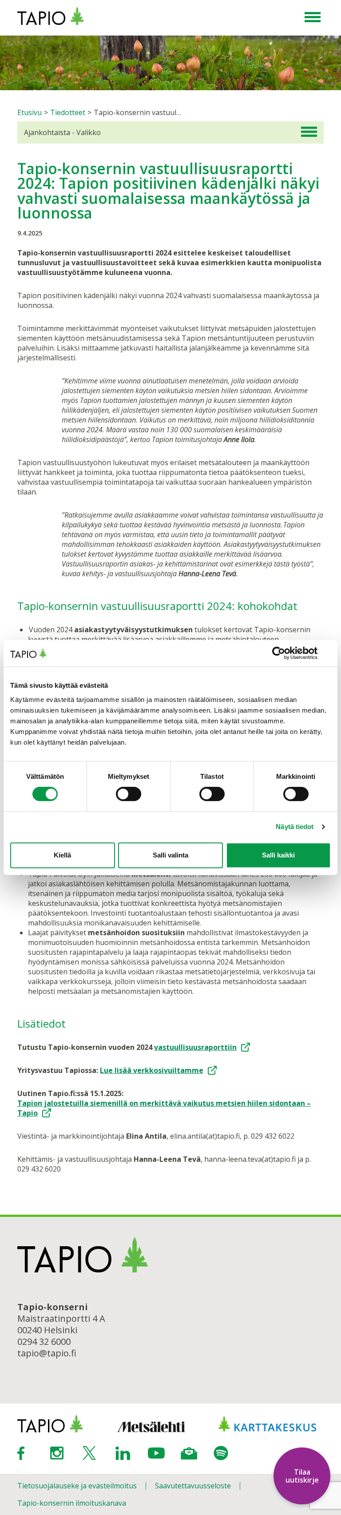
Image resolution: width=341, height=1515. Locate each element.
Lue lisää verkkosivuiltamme (151, 1070)
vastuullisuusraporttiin (195, 1047)
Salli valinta (170, 855)
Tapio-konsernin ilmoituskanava (71, 1503)
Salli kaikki (278, 855)
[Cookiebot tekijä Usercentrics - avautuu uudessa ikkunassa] (292, 653)
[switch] (128, 794)
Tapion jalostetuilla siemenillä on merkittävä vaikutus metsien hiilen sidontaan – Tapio (164, 1108)
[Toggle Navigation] (312, 18)
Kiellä (62, 855)
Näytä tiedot (294, 826)
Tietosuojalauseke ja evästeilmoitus (77, 1486)
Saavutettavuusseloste (193, 1486)
